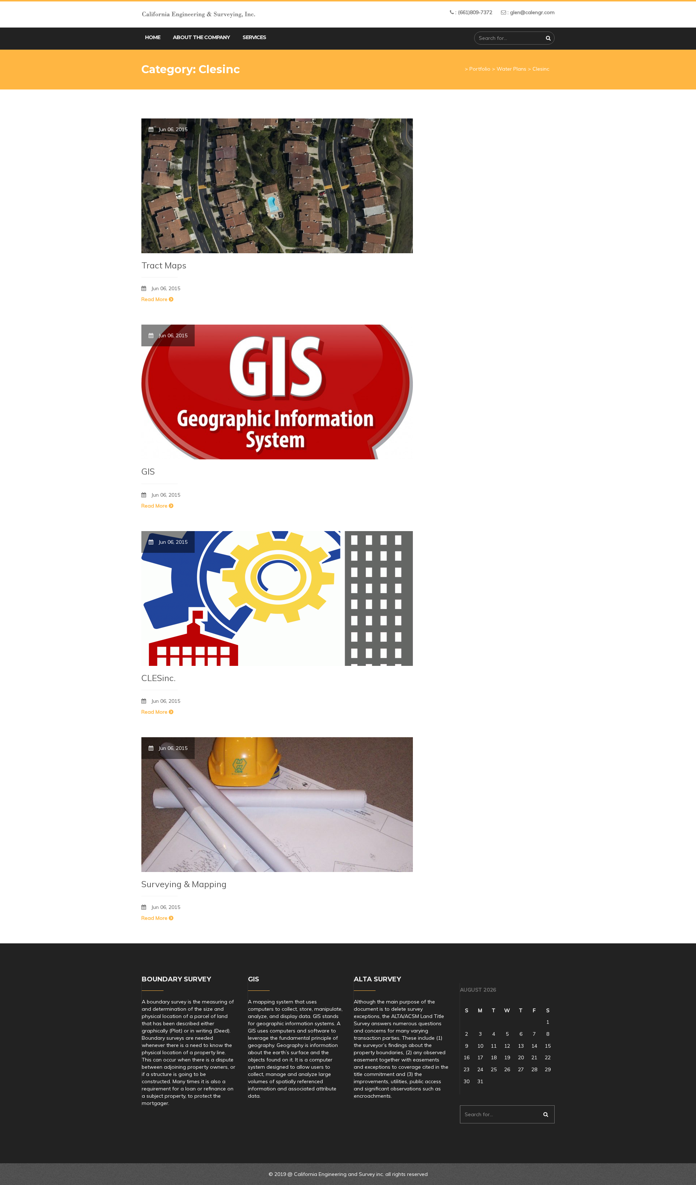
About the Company (201, 37)
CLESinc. (158, 677)
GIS (148, 471)
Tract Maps (163, 265)
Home (152, 37)
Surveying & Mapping (184, 884)
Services (254, 37)
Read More (155, 299)
